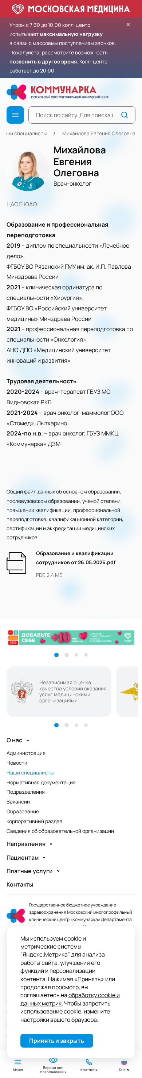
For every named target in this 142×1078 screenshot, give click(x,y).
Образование (23, 811)
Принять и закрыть (56, 1041)
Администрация (26, 752)
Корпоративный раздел (34, 821)
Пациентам (23, 857)
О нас (14, 740)
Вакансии (18, 801)
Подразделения (26, 791)
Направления (26, 843)
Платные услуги (30, 871)
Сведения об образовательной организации (60, 830)
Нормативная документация (41, 782)
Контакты (20, 884)
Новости (17, 762)
